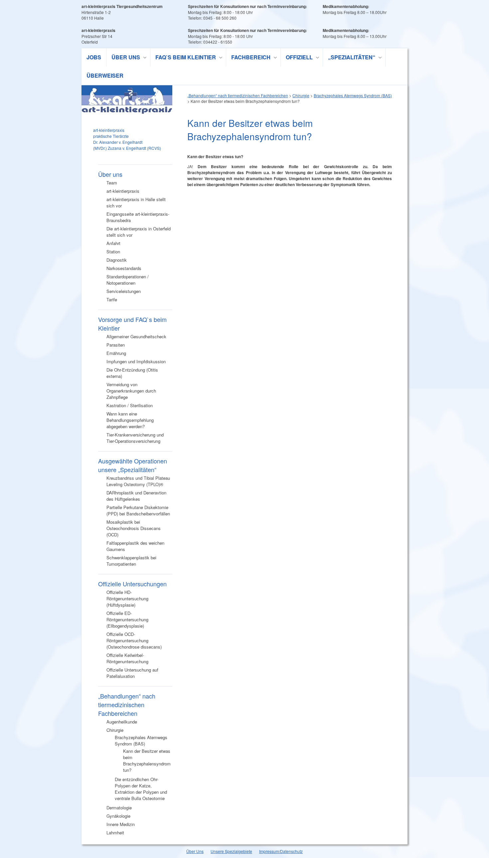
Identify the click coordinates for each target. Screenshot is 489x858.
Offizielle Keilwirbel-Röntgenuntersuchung (127, 658)
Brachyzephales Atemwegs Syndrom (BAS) (141, 740)
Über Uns (195, 851)
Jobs (93, 57)
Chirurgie (114, 730)
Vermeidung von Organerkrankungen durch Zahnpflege (131, 390)
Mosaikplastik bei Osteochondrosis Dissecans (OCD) (133, 528)
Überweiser (104, 75)
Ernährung (116, 353)
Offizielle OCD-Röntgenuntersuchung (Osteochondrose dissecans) (134, 640)
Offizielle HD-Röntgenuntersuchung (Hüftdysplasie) (127, 598)
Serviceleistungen (123, 291)
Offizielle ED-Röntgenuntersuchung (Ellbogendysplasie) (127, 619)
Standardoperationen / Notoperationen (127, 279)
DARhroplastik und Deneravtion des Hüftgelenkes (136, 495)
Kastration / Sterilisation (129, 405)
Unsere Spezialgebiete (231, 851)
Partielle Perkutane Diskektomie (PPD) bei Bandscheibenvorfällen (138, 510)
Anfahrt (113, 243)
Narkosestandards (123, 268)
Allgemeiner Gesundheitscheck (136, 336)
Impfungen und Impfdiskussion (136, 361)
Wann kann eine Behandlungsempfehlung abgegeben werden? (130, 420)
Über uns (123, 58)
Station (113, 251)
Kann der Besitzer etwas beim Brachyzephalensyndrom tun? (147, 760)
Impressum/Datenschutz (281, 851)
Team (111, 182)
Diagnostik (116, 260)
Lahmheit (115, 832)
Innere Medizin (120, 824)
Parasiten (115, 345)
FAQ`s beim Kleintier (183, 58)
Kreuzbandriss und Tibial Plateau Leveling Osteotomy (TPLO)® (138, 481)
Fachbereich (248, 58)
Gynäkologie (118, 816)
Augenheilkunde (121, 721)
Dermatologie (119, 807)
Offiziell (297, 58)
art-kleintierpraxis (122, 191)
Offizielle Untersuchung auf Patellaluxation (132, 673)
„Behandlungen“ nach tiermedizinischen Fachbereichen (126, 704)
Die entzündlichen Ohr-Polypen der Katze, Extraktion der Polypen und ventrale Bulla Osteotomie (141, 788)
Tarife (111, 299)
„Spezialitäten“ (349, 58)
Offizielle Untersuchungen (132, 583)
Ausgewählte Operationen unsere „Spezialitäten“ (132, 465)
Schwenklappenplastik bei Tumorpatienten (131, 560)
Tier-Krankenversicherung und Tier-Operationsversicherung (135, 437)
